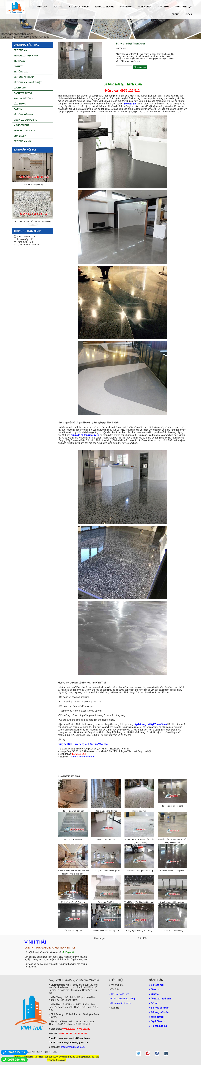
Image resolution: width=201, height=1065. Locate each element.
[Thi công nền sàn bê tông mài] (106, 915)
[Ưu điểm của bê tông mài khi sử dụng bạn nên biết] (172, 824)
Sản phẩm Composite (25, 120)
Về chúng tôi (117, 985)
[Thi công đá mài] (139, 793)
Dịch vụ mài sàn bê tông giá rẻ (106, 871)
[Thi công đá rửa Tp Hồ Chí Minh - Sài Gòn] (32, 204)
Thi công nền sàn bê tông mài (106, 930)
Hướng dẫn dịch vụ (121, 1003)
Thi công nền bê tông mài (172, 806)
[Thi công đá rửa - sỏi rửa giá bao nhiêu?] (32, 167)
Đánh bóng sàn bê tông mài (73, 902)
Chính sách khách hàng (123, 998)
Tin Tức (115, 989)
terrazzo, (39, 1056)
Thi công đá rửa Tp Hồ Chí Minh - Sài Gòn (33, 221)
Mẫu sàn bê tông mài (73, 930)
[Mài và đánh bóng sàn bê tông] (139, 856)
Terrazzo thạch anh (26, 55)
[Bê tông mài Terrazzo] (73, 824)
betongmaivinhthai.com (82, 756)
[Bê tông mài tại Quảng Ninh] (172, 856)
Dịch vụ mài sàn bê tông (172, 930)
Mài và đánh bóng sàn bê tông (139, 871)
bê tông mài (65, 1056)
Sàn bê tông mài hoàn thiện (172, 902)
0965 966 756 (16, 1059)
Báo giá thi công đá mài (106, 811)
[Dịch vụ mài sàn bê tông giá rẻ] (106, 856)
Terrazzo (19, 61)
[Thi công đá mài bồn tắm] (73, 793)
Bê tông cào (21, 71)
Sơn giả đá (20, 136)
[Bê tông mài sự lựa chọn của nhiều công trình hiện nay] (139, 824)
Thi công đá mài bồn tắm (73, 811)
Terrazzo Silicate (24, 130)
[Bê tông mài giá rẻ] (106, 887)
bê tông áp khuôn (81, 1056)
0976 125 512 (16, 1052)
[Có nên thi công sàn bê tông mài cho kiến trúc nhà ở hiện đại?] (73, 856)
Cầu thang (20, 104)
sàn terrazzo (51, 1056)
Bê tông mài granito (106, 839)
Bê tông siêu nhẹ (23, 114)
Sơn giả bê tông (23, 98)
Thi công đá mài (139, 811)
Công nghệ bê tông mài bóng (139, 930)
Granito (18, 66)
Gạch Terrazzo (23, 93)
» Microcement (156, 1017)
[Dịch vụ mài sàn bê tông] (172, 915)
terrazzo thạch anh (56, 1060)
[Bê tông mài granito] (106, 824)
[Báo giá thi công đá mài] (106, 793)
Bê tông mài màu (23, 141)
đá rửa (95, 1056)
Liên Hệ (115, 1007)
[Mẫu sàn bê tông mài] (73, 915)
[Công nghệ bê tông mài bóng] (139, 915)
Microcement (21, 125)
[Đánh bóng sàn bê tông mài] (73, 887)
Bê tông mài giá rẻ (106, 902)
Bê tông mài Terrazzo (73, 839)
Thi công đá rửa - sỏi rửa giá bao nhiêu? (33, 184)
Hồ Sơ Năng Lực (120, 994)
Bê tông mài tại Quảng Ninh (172, 871)
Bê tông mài (20, 50)
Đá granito (28, 1056)
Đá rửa (18, 109)
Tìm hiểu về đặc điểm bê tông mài (139, 902)
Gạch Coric (20, 87)
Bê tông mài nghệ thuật (28, 82)
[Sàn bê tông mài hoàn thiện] (172, 887)
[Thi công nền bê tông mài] (172, 791)
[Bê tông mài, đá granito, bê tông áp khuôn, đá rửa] (138, 1053)
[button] (32, 154)
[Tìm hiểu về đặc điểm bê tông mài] (139, 887)
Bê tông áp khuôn (24, 77)
